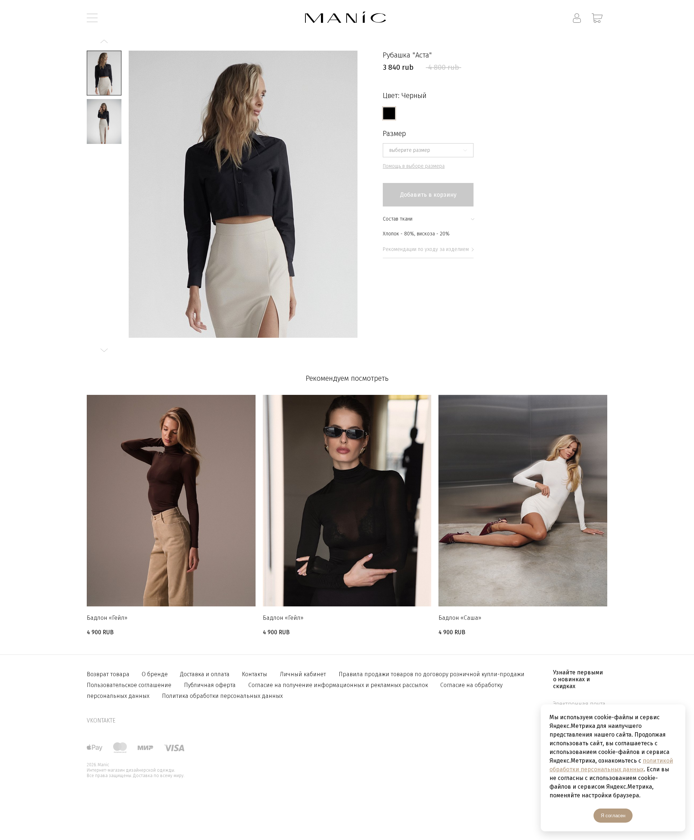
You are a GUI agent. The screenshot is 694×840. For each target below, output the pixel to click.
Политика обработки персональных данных (222, 695)
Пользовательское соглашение (129, 685)
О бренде (155, 674)
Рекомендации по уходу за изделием (426, 249)
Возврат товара (109, 674)
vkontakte (101, 720)
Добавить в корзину (428, 194)
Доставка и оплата (205, 674)
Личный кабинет (303, 674)
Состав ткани (397, 219)
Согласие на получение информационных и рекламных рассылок (338, 685)
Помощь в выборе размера (414, 166)
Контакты (254, 674)
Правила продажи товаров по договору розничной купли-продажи (431, 674)
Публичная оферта (210, 685)
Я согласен (613, 815)
